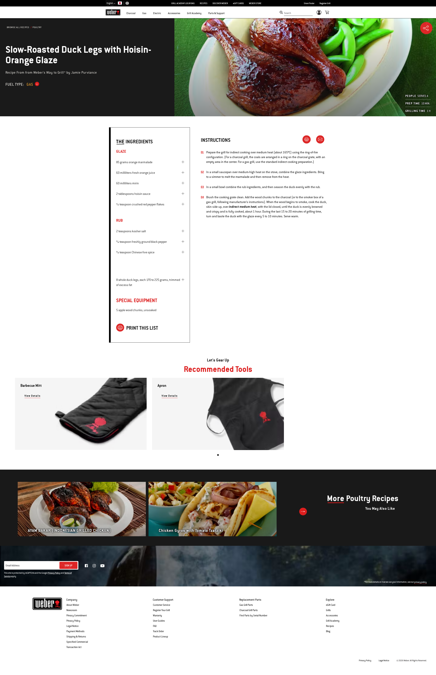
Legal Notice (72, 626)
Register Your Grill (161, 610)
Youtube (102, 566)
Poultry (37, 27)
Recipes (330, 626)
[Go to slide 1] (218, 455)
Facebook (86, 566)
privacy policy (420, 582)
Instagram (94, 566)
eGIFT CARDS (238, 3)
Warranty (157, 615)
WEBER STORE (255, 3)
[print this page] (307, 139)
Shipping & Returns (76, 636)
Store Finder (309, 3)
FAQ (155, 626)
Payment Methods (75, 631)
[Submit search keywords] (281, 12)
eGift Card (330, 604)
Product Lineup (160, 636)
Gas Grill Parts (246, 604)
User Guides (159, 620)
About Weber (72, 604)
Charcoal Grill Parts (248, 610)
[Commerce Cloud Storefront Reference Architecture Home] (113, 12)
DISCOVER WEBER (220, 3)
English (110, 3)
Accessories (332, 615)
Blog (328, 631)
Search (287, 13)
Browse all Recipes (18, 27)
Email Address (13, 565)
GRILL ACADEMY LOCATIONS (183, 3)
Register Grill (325, 3)
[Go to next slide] (303, 511)
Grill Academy (332, 620)
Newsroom (71, 610)
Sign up (68, 565)
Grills (328, 610)
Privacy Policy (54, 573)
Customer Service (161, 604)
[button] (137, 13)
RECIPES (203, 3)
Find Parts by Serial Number (253, 615)
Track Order (158, 631)
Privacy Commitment (76, 615)
